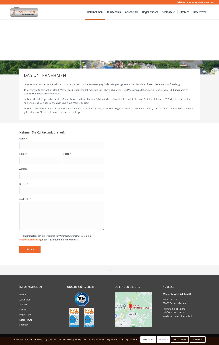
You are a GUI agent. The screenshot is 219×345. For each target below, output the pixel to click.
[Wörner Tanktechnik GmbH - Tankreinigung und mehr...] (21, 12)
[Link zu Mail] (212, 2)
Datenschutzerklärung (30, 239)
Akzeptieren (148, 339)
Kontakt (23, 309)
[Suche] (211, 12)
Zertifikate (24, 299)
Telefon (66, 153)
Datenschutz (25, 319)
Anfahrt (23, 304)
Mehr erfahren (180, 339)
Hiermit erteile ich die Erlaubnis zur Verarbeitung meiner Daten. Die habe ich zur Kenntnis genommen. (55, 237)
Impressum (25, 314)
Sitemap (23, 324)
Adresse (23, 168)
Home (22, 294)
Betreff (23, 184)
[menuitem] (95, 12)
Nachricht (25, 199)
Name (23, 138)
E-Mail (23, 153)
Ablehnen (163, 339)
